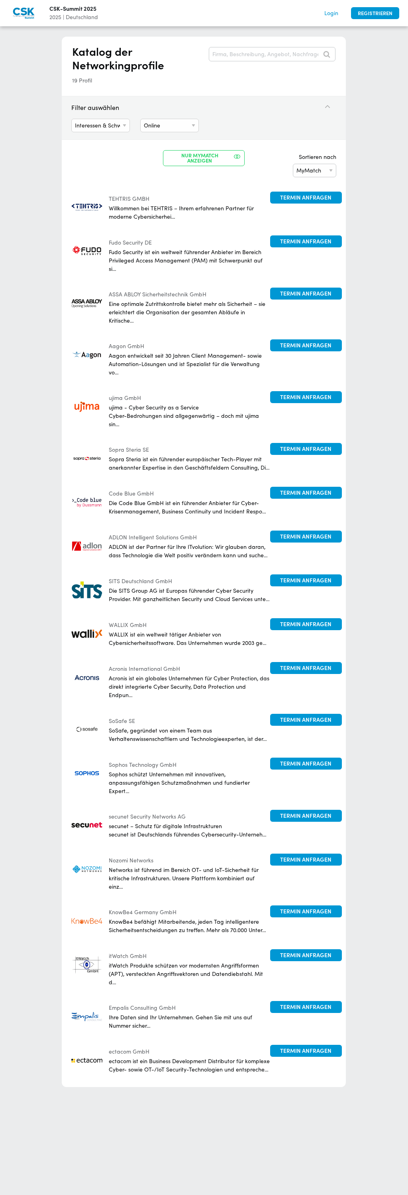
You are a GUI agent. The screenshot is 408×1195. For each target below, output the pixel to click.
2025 (55, 17)
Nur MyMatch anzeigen (199, 158)
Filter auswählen (95, 108)
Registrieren (375, 13)
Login (331, 13)
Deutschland (82, 17)
